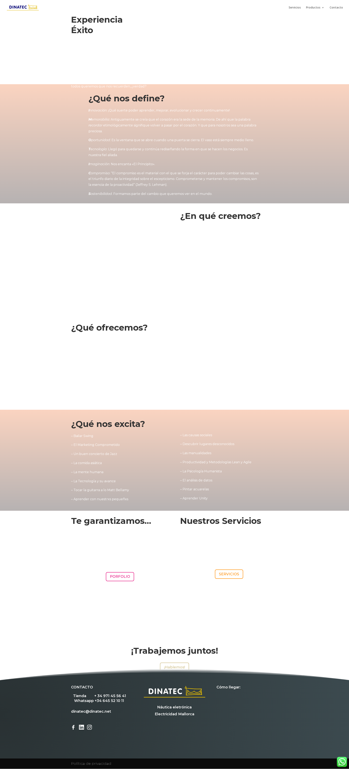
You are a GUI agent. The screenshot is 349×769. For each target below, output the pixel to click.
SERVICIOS (229, 574)
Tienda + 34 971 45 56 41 (99, 696)
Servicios (295, 7)
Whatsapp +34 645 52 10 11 (99, 701)
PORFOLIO (120, 576)
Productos (313, 7)
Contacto (336, 7)
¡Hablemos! (174, 667)
